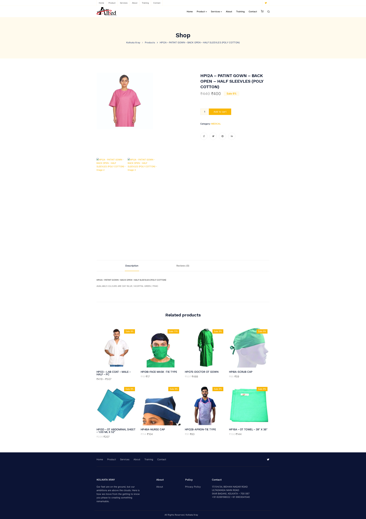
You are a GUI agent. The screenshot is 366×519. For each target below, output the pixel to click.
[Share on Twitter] (213, 136)
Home (101, 3)
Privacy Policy (193, 486)
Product (112, 3)
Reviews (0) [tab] (182, 265)
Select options (116, 356)
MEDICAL (216, 123)
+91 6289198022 (221, 497)
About (134, 3)
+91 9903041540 (240, 497)
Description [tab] (131, 265)
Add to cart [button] (160, 356)
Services (124, 3)
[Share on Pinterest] (222, 136)
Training (145, 3)
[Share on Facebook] (203, 136)
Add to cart (220, 111)
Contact (156, 3)
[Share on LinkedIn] (231, 136)
